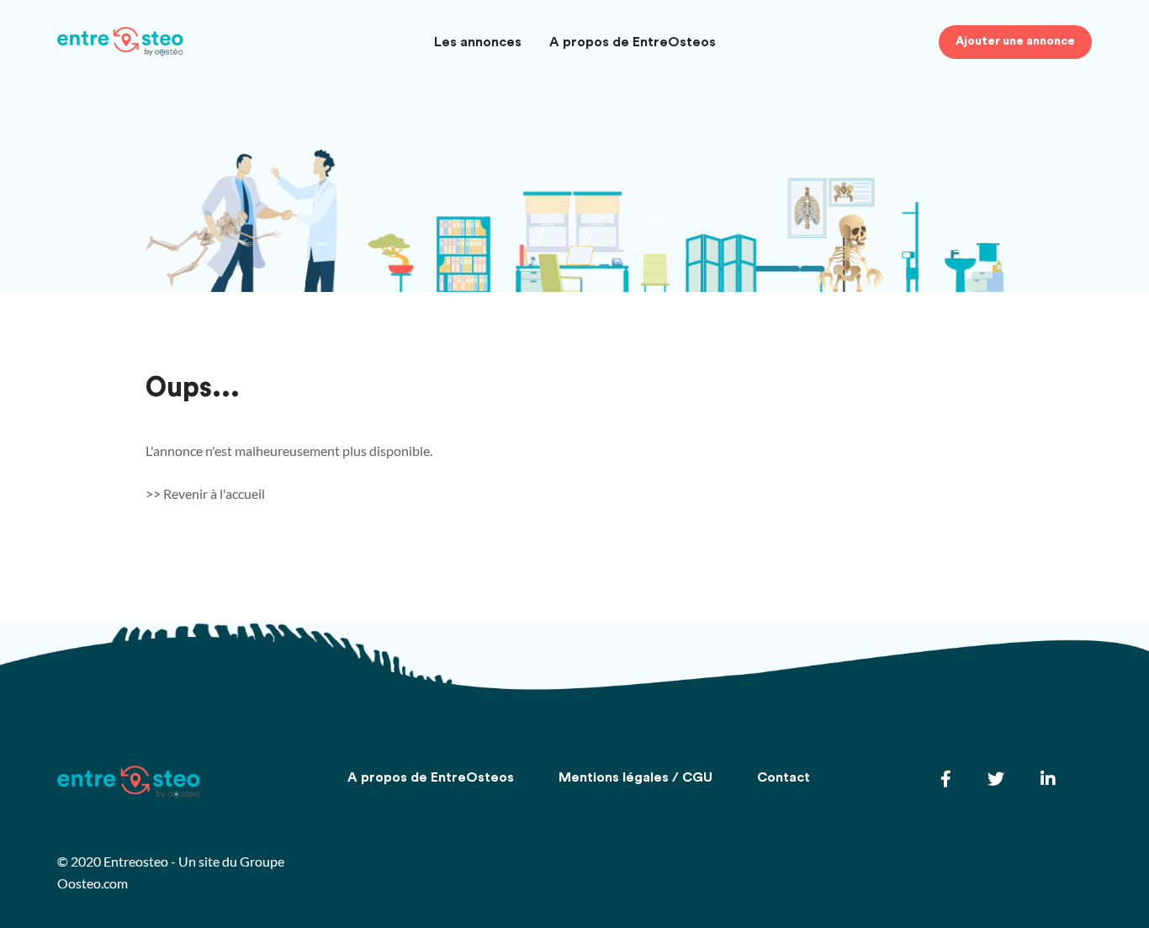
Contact (783, 777)
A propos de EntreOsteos (632, 42)
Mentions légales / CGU (635, 777)
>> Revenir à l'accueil (205, 493)
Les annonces (478, 42)
